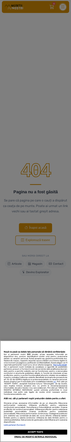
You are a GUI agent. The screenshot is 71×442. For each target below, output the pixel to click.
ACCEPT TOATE (35, 432)
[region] (35, 391)
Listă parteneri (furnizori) (14, 425)
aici (54, 381)
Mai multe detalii (60, 365)
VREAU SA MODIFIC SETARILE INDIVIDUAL (35, 437)
